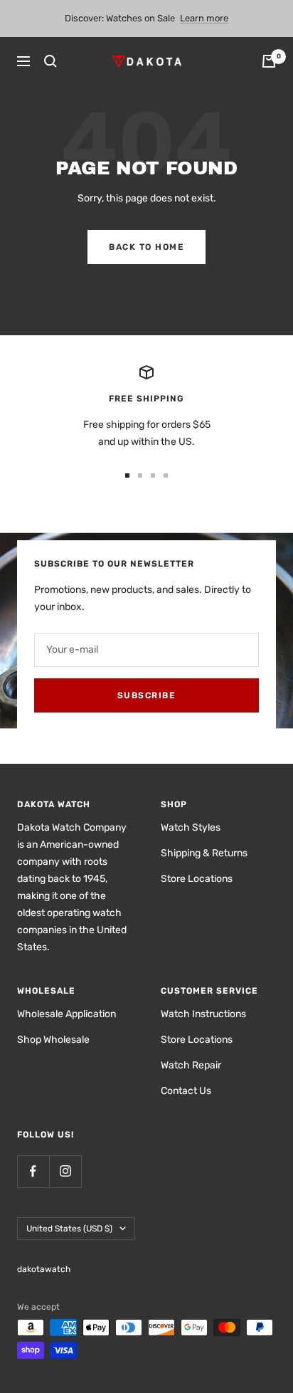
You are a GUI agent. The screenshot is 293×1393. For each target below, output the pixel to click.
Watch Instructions (203, 1014)
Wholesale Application (66, 1014)
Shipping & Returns (204, 853)
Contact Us (186, 1091)
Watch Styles (190, 827)
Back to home (146, 247)
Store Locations (197, 879)
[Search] (50, 61)
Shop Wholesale (53, 1040)
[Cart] (269, 61)
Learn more (204, 18)
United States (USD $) (69, 1229)
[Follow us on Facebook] (33, 1171)
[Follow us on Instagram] (65, 1171)
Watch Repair (191, 1065)
